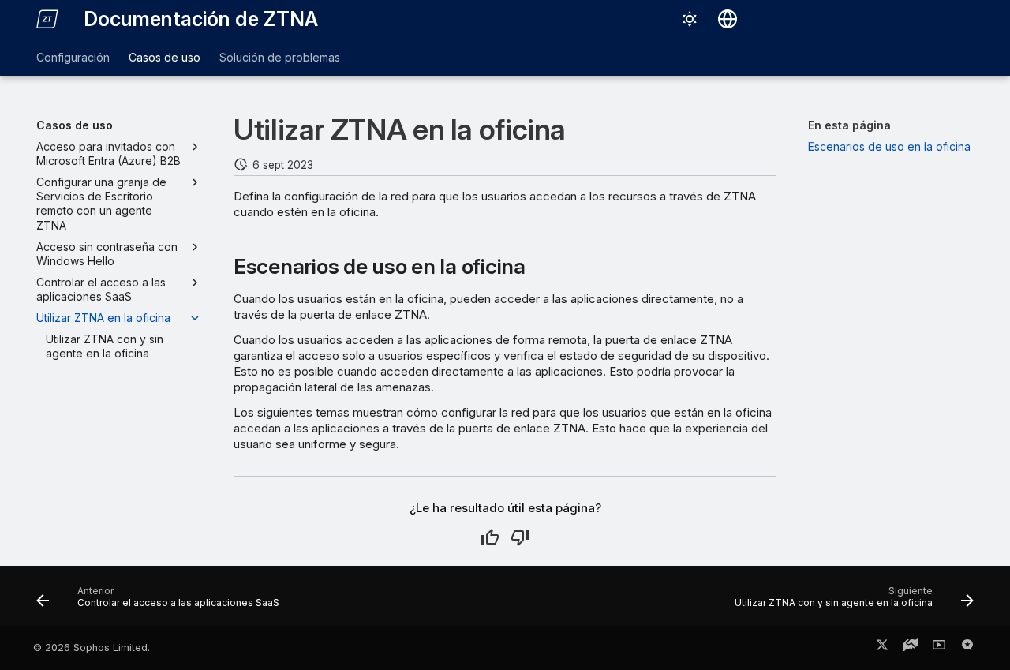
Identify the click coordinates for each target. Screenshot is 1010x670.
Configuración (73, 57)
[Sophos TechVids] (939, 648)
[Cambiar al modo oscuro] (689, 19)
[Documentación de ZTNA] (47, 19)
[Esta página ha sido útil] (490, 537)
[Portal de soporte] (910, 648)
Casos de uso (164, 57)
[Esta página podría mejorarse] (520, 537)
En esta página (849, 125)
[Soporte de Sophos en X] (882, 648)
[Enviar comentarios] (967, 648)
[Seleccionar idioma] (727, 19)
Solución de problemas (279, 57)
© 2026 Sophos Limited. (91, 647)
